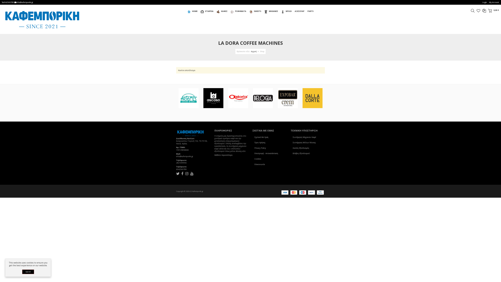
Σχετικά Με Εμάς (261, 137)
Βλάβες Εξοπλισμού (301, 153)
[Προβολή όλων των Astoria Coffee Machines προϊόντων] (238, 98)
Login (484, 2)
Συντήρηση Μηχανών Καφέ (304, 137)
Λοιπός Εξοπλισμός (301, 148)
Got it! (28, 272)
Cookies (257, 159)
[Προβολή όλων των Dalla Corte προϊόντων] (312, 98)
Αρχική (254, 51)
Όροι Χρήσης (259, 142)
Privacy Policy (260, 148)
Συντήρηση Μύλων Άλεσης (304, 142)
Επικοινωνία (259, 164)
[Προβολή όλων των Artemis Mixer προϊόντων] (188, 98)
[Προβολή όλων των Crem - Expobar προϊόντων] (287, 98)
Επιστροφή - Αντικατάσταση (266, 153)
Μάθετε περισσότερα (223, 155)
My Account (494, 2)
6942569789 (8, 2)
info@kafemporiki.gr (24, 2)
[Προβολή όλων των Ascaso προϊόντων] (213, 98)
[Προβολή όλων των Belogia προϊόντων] (263, 98)
